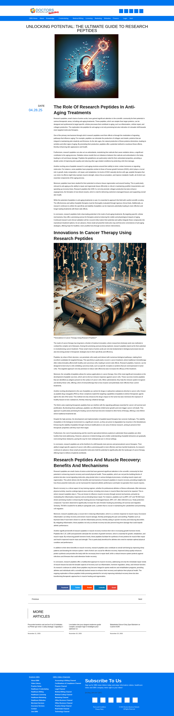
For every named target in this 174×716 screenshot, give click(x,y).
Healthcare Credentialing (40, 689)
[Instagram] (131, 11)
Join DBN (34, 711)
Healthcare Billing (37, 692)
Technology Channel (62, 711)
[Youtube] (126, 11)
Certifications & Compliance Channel (68, 683)
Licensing (89, 18)
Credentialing (63, 18)
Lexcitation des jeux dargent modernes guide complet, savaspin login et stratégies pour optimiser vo (85, 627)
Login (125, 18)
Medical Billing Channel (63, 692)
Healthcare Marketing (38, 697)
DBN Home (33, 18)
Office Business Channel (63, 700)
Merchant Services (37, 703)
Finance (116, 18)
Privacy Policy (99, 709)
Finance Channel (61, 686)
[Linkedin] (141, 11)
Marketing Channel (61, 697)
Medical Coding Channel (63, 694)
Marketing (98, 18)
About (42, 18)
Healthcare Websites (38, 700)
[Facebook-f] (121, 11)
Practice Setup (36, 686)
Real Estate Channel (62, 709)
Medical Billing (78, 18)
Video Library (36, 683)
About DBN (35, 680)
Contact (34, 709)
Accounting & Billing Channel (65, 680)
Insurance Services (38, 706)
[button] (63, 587)
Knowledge (50, 18)
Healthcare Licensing (38, 694)
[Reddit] (135, 700)
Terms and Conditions (99, 707)
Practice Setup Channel (63, 706)
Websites (107, 18)
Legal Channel (60, 689)
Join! (131, 18)
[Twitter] (136, 11)
